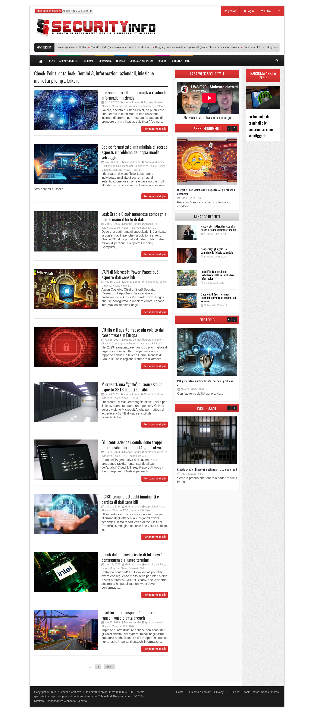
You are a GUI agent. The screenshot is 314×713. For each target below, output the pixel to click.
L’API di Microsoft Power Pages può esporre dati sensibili (129, 274)
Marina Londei (131, 102)
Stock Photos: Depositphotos (260, 692)
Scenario (134, 568)
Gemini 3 (86, 73)
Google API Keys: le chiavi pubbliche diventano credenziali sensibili (218, 297)
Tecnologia (134, 455)
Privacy (219, 692)
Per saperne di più (155, 128)
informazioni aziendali (116, 73)
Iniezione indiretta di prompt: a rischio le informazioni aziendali (134, 95)
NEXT (109, 666)
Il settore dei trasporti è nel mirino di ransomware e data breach (131, 615)
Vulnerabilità (143, 227)
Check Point (45, 73)
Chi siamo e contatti (198, 692)
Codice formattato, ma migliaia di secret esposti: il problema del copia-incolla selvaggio (134, 152)
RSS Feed (233, 692)
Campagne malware (124, 343)
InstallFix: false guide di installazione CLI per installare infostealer (218, 275)
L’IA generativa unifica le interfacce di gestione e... (205, 383)
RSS (157, 106)
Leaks (153, 166)
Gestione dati (119, 106)
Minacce (148, 106)
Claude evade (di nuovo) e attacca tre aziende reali (109, 47)
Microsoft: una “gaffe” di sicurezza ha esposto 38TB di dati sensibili (132, 387)
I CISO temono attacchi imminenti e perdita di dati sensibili (130, 499)
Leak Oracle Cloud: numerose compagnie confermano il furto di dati (133, 216)
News (127, 169)
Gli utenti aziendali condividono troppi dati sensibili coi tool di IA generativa (131, 445)
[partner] (251, 41)
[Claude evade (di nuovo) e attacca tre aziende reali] (207, 463)
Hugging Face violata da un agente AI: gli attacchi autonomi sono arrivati (185, 47)
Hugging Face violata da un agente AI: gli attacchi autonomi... (206, 191)
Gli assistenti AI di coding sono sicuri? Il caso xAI (260, 47)
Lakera (73, 80)
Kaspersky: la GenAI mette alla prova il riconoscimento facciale (218, 228)
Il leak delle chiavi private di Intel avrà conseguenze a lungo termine (131, 557)
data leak (66, 73)
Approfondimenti (153, 102)
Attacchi (106, 106)
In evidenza (135, 106)
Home (179, 692)
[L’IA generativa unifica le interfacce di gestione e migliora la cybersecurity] (207, 374)
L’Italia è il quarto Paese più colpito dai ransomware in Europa (132, 332)
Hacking (160, 564)
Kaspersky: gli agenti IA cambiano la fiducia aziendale (217, 250)
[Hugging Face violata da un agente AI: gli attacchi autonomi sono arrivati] (207, 183)
